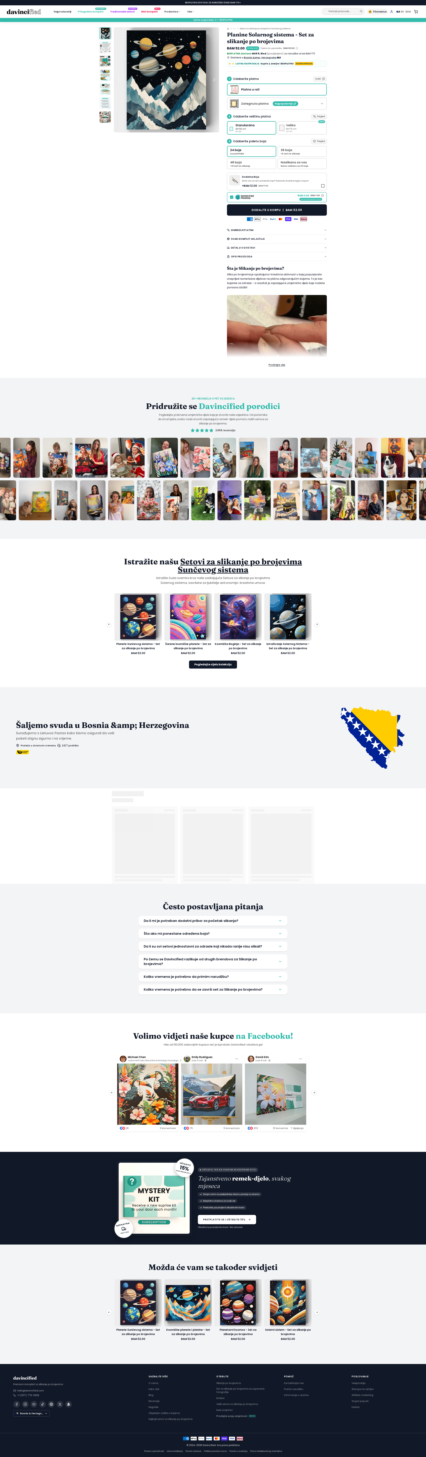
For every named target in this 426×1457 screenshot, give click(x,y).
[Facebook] (16, 1404)
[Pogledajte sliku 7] (105, 117)
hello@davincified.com (30, 1390)
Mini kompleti (150, 11)
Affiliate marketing (362, 1395)
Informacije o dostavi (296, 1395)
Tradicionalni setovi (123, 11)
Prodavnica (171, 11)
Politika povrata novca (215, 1451)
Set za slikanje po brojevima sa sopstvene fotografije (240, 1390)
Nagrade (153, 1407)
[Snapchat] (68, 1404)
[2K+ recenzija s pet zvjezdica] (213, 479)
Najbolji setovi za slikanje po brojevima (171, 1419)
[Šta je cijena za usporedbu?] (297, 48)
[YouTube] (34, 1404)
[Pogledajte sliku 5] (105, 89)
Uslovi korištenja (175, 1451)
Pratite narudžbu (293, 1389)
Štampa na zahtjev (363, 1389)
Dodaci (220, 1398)
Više (189, 11)
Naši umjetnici (224, 1410)
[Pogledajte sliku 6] (105, 103)
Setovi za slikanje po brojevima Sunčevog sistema (265, 28)
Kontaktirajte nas (294, 1383)
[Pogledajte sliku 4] (105, 75)
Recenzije (154, 1401)
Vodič (318, 78)
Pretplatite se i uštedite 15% (224, 1219)
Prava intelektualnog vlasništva (266, 1451)
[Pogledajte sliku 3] (105, 61)
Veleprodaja (358, 1383)
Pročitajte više (277, 365)
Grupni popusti (360, 1401)
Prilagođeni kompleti (92, 11)
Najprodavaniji (62, 11)
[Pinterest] (51, 1404)
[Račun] (392, 12)
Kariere (356, 1407)
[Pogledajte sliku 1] (105, 33)
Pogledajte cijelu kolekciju (213, 664)
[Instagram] (25, 1404)
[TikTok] (42, 1404)
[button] (277, 181)
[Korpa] (416, 11)
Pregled (321, 116)
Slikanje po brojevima (228, 1383)
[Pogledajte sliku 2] (105, 47)
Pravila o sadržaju (238, 1451)
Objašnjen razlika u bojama (164, 1413)
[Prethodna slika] (118, 80)
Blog (151, 1395)
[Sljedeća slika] (214, 80)
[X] (60, 1404)
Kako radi (154, 1389)
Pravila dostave (193, 1451)
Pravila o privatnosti (154, 1451)
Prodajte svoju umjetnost (235, 1416)
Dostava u (254, 57)
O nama (153, 1383)
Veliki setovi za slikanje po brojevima (237, 1404)
